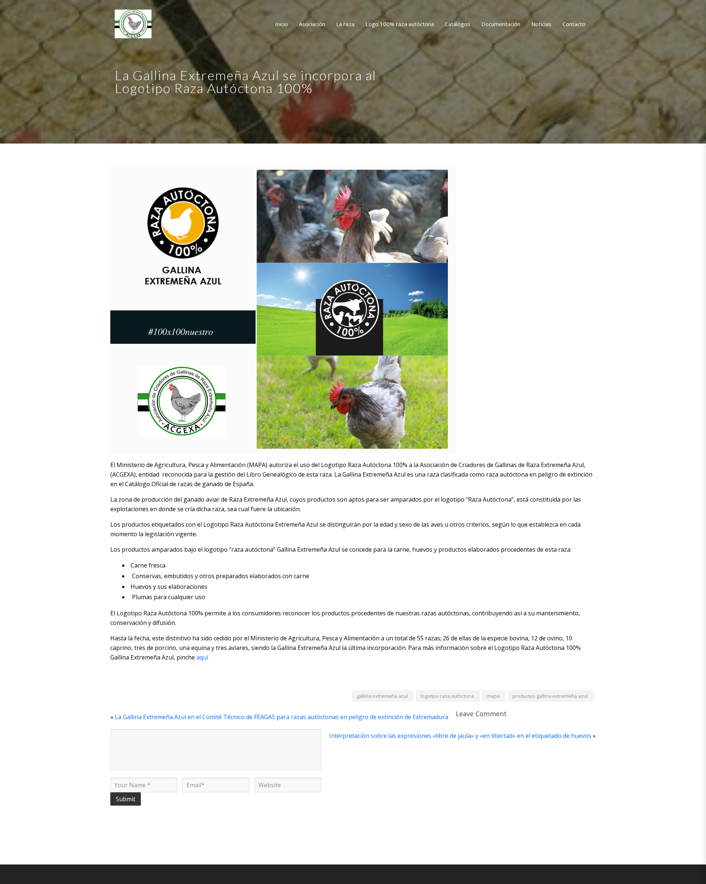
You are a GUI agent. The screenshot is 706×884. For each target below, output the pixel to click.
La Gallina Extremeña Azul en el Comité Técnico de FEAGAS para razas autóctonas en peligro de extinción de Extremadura (281, 717)
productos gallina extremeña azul (550, 696)
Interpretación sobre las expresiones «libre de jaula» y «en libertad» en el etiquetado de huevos (460, 736)
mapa (493, 696)
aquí (202, 657)
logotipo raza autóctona (447, 696)
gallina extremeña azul (382, 696)
